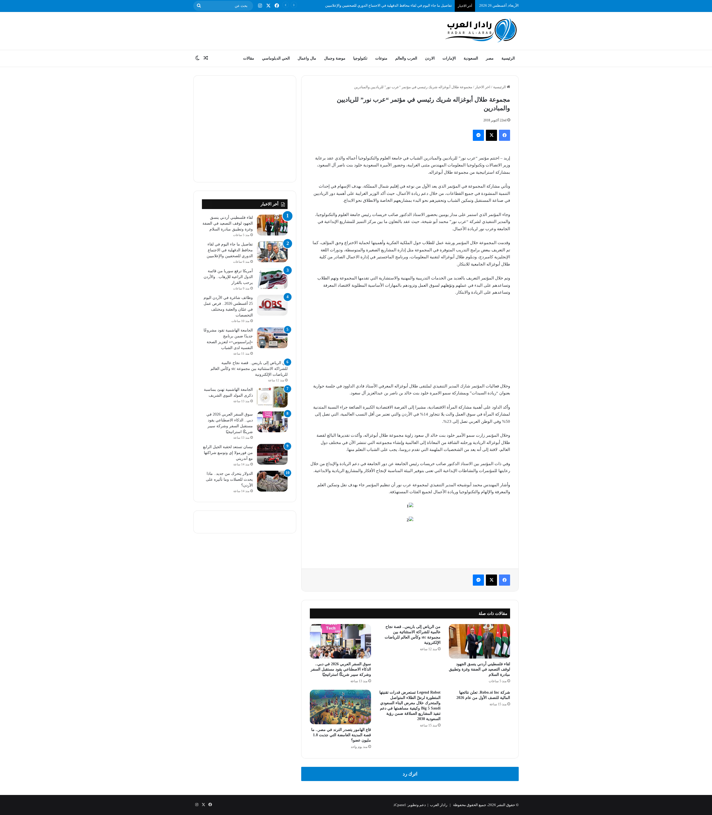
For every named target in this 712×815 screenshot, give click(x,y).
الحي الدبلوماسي (276, 58)
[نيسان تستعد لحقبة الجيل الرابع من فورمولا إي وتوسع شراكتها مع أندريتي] (272, 454)
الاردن (430, 58)
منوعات (381, 58)
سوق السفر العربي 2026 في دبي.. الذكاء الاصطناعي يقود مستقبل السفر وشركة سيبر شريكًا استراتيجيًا (341, 669)
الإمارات (449, 58)
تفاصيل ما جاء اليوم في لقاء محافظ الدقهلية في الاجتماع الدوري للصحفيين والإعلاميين (388, 5)
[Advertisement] (300, 30)
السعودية (471, 58)
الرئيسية (508, 58)
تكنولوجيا (360, 58)
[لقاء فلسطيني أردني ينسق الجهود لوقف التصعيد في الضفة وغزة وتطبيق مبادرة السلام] (479, 641)
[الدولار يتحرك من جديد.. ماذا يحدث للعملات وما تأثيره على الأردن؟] (272, 481)
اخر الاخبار (482, 87)
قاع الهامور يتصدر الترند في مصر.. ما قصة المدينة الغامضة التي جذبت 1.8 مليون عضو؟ (341, 735)
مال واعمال (307, 58)
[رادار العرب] (481, 30)
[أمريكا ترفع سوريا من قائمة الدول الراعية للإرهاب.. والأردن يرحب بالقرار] (272, 278)
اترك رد (410, 774)
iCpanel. (399, 805)
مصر (490, 58)
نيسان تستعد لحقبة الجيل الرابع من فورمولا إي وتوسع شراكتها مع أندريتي (228, 453)
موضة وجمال (334, 58)
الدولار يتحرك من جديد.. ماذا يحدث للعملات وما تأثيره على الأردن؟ (229, 479)
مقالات (248, 58)
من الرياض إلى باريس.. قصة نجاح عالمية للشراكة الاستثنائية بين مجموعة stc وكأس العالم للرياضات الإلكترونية (249, 369)
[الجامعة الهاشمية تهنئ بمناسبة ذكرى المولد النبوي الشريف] (272, 397)
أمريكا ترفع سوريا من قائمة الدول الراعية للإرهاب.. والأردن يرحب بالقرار (228, 277)
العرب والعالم (406, 58)
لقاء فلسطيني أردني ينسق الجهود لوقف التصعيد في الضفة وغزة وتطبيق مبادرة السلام (479, 669)
